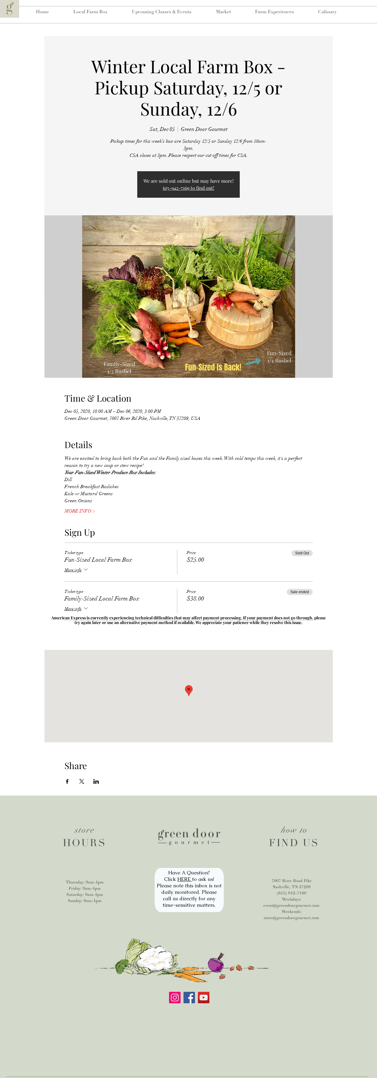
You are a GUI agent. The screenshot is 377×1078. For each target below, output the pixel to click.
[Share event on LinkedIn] (96, 781)
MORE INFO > (80, 511)
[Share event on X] (82, 781)
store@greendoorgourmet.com (291, 917)
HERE (184, 879)
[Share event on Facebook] (67, 781)
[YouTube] (203, 997)
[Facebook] (189, 997)
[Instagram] (175, 997)
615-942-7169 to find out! (188, 188)
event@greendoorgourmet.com (291, 905)
